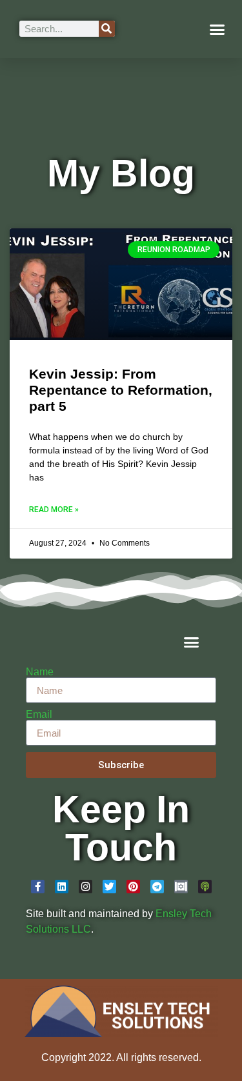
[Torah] (181, 886)
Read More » (54, 509)
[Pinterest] (133, 886)
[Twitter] (109, 886)
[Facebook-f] (38, 886)
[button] (217, 29)
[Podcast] (205, 886)
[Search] (107, 29)
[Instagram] (85, 886)
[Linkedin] (61, 886)
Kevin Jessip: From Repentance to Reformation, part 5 (120, 389)
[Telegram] (157, 886)
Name (40, 672)
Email (39, 714)
